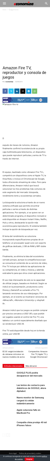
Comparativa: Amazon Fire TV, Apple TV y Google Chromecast (37, 354)
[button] (4, 3)
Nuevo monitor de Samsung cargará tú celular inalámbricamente (30, 400)
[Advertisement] (25, 39)
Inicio (4, 10)
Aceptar (29, 459)
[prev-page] (4, 435)
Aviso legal (13, 453)
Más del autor (31, 366)
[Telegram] (28, 91)
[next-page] (8, 435)
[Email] (22, 91)
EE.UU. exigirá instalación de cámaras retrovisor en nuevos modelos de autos (14, 354)
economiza (9, 82)
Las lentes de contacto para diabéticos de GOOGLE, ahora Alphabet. (31, 388)
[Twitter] (11, 91)
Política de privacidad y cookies (30, 453)
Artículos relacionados (13, 366)
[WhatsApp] (34, 91)
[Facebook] (5, 91)
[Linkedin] (16, 91)
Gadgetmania (13, 10)
